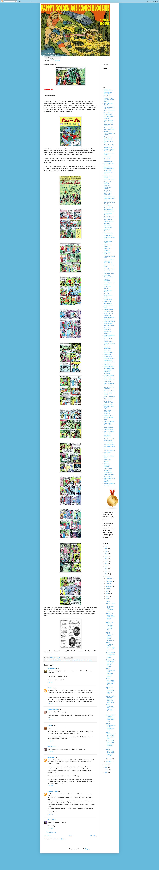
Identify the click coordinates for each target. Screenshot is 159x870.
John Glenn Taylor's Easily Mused (108, 295)
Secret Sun (107, 381)
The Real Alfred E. (109, 450)
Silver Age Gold (108, 399)
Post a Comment (51, 832)
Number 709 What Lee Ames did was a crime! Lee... (110, 616)
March (108, 601)
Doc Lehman (108, 205)
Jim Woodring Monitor (108, 290)
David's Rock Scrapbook (108, 193)
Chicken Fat (107, 156)
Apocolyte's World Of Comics (109, 107)
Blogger (87, 849)
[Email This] (65, 658)
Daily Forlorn (108, 191)
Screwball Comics (109, 379)
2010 (106, 576)
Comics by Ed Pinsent (108, 173)
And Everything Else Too (108, 104)
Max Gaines (81, 660)
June (107, 593)
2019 (106, 554)
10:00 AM (50, 741)
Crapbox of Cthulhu (107, 182)
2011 (106, 574)
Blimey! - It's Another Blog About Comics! (109, 133)
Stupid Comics (108, 429)
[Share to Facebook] (70, 658)
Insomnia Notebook (107, 279)
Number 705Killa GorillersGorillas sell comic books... (110, 655)
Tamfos (50, 688)
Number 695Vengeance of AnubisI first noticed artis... (110, 735)
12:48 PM (50, 751)
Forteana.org (108, 227)
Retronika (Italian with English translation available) (109, 371)
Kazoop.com (107, 301)
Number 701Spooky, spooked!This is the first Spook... (110, 682)
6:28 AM (50, 703)
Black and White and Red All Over (109, 128)
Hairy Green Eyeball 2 (107, 249)
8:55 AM (50, 719)
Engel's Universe (109, 217)
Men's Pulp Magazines (107, 328)
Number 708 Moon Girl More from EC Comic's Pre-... (109, 626)
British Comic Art (109, 145)
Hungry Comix (108, 271)
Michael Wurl (52, 820)
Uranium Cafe (108, 472)
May (107, 596)
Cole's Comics (108, 161)
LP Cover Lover (108, 311)
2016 (106, 561)
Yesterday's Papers (109, 483)
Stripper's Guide (109, 427)
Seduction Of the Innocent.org (109, 384)
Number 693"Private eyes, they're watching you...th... (110, 753)
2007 (106, 769)
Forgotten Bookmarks (107, 224)
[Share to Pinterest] (72, 658)
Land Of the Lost (73, 660)
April (107, 598)
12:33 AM (50, 828)
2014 (106, 566)
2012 (106, 571)
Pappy (50, 725)
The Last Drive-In (109, 444)
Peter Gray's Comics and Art (108, 351)
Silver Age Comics (109, 396)
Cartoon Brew (108, 147)
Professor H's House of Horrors (109, 357)
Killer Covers (108, 303)
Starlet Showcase (109, 421)
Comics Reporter (109, 179)
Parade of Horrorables (107, 347)
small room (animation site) (108, 401)
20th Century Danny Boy (108, 92)
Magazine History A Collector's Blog (109, 318)
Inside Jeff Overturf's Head (108, 276)
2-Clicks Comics (108, 90)
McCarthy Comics (109, 325)
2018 (106, 556)
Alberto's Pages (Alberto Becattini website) (109, 99)
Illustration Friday (109, 273)
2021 (106, 549)
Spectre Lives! (108, 415)
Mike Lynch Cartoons (107, 332)
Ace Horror (107, 96)
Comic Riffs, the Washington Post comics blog (109, 168)
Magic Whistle (108, 323)
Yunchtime (107, 486)
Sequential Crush (109, 391)
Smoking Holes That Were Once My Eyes (109, 406)
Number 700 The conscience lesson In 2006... (110, 690)
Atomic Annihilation (109, 110)
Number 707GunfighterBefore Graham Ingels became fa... (110, 636)
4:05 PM (50, 814)
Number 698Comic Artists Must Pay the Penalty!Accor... (110, 708)
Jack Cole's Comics (107, 287)
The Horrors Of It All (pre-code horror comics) (109, 440)
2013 (106, 569)
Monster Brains (108, 339)
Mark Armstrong (53, 709)
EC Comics (52, 660)
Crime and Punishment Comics (107, 187)
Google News (108, 235)
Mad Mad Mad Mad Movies (108, 314)
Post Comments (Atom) (58, 839)
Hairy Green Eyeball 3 (107, 253)
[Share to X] (68, 658)
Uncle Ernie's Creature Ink (108, 469)
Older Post (93, 836)
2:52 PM (50, 785)
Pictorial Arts (107, 354)
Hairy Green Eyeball (107, 245)
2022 (106, 546)
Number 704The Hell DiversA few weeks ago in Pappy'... (110, 663)
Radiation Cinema (109, 366)
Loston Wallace (108, 309)
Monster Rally (108, 341)
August (108, 588)
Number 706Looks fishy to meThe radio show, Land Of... (110, 646)
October (108, 583)
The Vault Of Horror (107, 453)
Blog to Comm (108, 137)
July (107, 591)
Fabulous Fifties (108, 221)
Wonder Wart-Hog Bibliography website (109, 480)
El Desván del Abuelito (108, 213)
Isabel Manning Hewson (61, 660)
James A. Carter (53, 791)
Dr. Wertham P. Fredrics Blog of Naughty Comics (109, 209)
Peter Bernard (52, 746)
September (109, 586)
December (109, 578)
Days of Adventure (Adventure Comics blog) (109, 198)
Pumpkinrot (107, 364)
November (109, 581)
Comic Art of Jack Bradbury (109, 164)
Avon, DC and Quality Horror (108, 113)
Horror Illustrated (109, 269)
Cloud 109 (107, 159)
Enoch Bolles (108, 219)
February (109, 759)
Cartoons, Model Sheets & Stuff (109, 150)
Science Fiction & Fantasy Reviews (109, 376)
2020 (106, 551)
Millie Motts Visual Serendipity (109, 336)
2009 (106, 764)
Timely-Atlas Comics (107, 460)
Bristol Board (108, 139)
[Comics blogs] (112, 509)
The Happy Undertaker (107, 435)
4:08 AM (50, 682)
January (108, 761)
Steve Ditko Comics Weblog (108, 424)
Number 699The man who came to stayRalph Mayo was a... (110, 699)
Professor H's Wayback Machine (109, 361)
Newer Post (47, 836)
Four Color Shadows (107, 230)
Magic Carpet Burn (109, 321)
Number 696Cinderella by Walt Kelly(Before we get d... (110, 726)
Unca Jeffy (51, 757)
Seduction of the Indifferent (109, 387)
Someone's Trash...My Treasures (107, 411)
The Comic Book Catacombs (109, 432)
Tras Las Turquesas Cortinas (107, 465)
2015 (106, 564)
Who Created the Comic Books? (109, 475)
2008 (106, 767)
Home (70, 836)
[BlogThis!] (67, 658)
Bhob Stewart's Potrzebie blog (108, 121)
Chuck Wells (52, 668)
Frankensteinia (108, 233)
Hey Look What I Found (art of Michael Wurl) (109, 261)
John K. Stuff (108, 299)
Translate (57, 60)
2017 (106, 559)
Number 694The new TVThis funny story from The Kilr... (110, 744)
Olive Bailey (89, 660)
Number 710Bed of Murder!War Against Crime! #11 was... (110, 607)
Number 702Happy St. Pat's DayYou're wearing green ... (110, 672)
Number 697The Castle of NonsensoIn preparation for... (110, 718)
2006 (106, 772)
